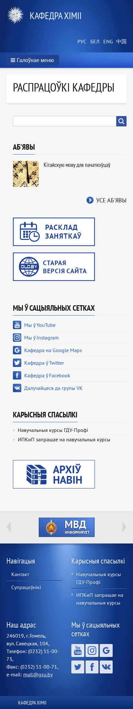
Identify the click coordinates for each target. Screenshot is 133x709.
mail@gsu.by (38, 674)
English (107, 41)
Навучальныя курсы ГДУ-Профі (53, 430)
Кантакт (20, 574)
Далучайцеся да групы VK (53, 388)
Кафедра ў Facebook (47, 375)
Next (124, 527)
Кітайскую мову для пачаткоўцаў (77, 164)
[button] (32, 60)
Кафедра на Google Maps (53, 350)
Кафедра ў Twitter (44, 363)
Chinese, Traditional (120, 41)
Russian (81, 41)
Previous (8, 527)
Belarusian (94, 41)
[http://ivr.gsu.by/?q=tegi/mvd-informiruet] (66, 527)
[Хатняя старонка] (18, 15)
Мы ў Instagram (41, 337)
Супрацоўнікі (26, 587)
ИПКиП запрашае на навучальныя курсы (64, 439)
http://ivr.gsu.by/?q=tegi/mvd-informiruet (67, 527)
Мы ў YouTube (40, 325)
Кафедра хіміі (56, 15)
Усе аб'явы (111, 200)
